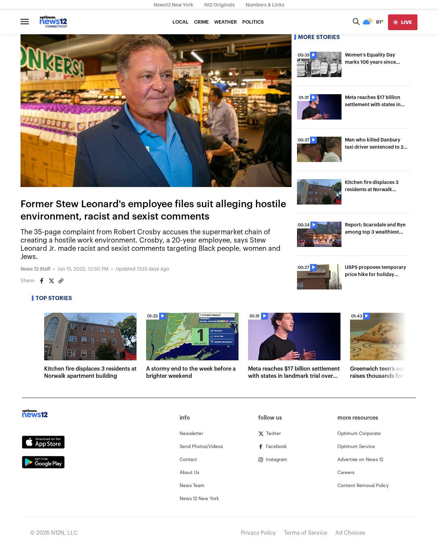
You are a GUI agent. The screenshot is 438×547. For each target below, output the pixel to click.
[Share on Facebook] (41, 281)
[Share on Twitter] (51, 281)
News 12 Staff (35, 269)
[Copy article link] (61, 281)
